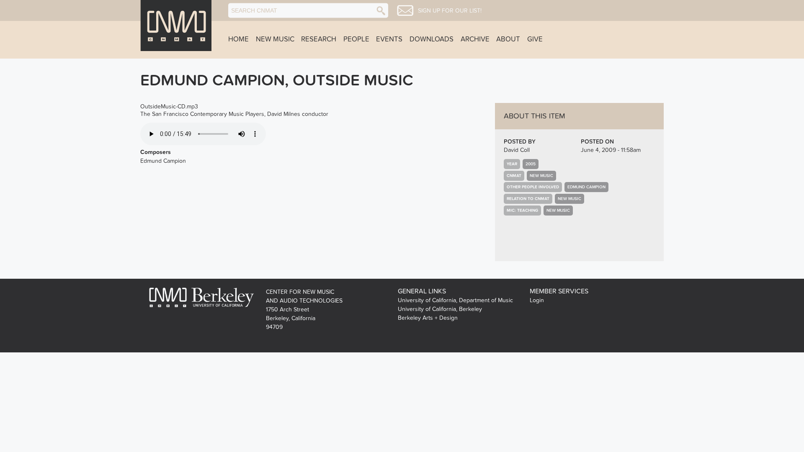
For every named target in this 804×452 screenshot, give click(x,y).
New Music (275, 39)
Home (238, 39)
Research (318, 39)
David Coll (517, 150)
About (508, 39)
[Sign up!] (405, 10)
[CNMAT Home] (175, 25)
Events (389, 39)
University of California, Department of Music (455, 300)
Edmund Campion (586, 187)
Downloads (432, 39)
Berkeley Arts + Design (428, 317)
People (356, 39)
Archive (475, 39)
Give (535, 39)
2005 (531, 164)
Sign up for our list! (450, 11)
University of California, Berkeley (440, 309)
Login (537, 300)
